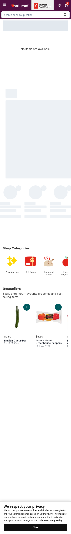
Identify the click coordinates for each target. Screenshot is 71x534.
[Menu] (4, 4)
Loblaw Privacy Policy (50, 520)
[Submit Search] (65, 14)
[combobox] (35, 14)
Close (36, 527)
